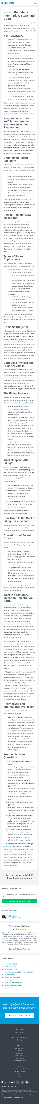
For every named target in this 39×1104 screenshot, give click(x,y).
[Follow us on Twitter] (22, 1082)
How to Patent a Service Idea (13, 985)
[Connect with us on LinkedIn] (27, 1082)
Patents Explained (9, 974)
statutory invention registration (14, 605)
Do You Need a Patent (10, 969)
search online (27, 339)
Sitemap (19, 1040)
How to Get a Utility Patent (12, 977)
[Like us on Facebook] (18, 1082)
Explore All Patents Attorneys (19, 949)
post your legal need (12, 846)
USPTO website (28, 403)
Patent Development (10, 988)
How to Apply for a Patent (11, 980)
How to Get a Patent (10, 966)
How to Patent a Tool (10, 964)
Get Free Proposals (19, 1015)
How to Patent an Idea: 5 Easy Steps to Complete (19, 972)
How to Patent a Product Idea (13, 982)
